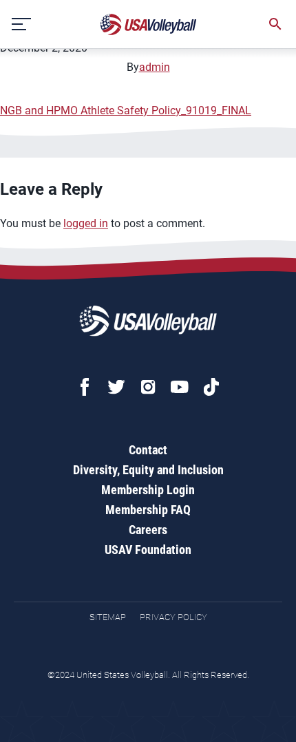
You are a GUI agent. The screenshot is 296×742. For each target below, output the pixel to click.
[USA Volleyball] (149, 24)
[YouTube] (179, 386)
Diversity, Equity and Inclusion (148, 470)
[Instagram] (148, 386)
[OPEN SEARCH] (275, 24)
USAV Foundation (148, 549)
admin (154, 67)
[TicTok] (211, 386)
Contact (148, 450)
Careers (148, 529)
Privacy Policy (173, 617)
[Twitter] (116, 386)
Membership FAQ (148, 509)
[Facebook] (84, 386)
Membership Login (148, 490)
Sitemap (107, 617)
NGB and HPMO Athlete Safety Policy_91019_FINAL (125, 110)
